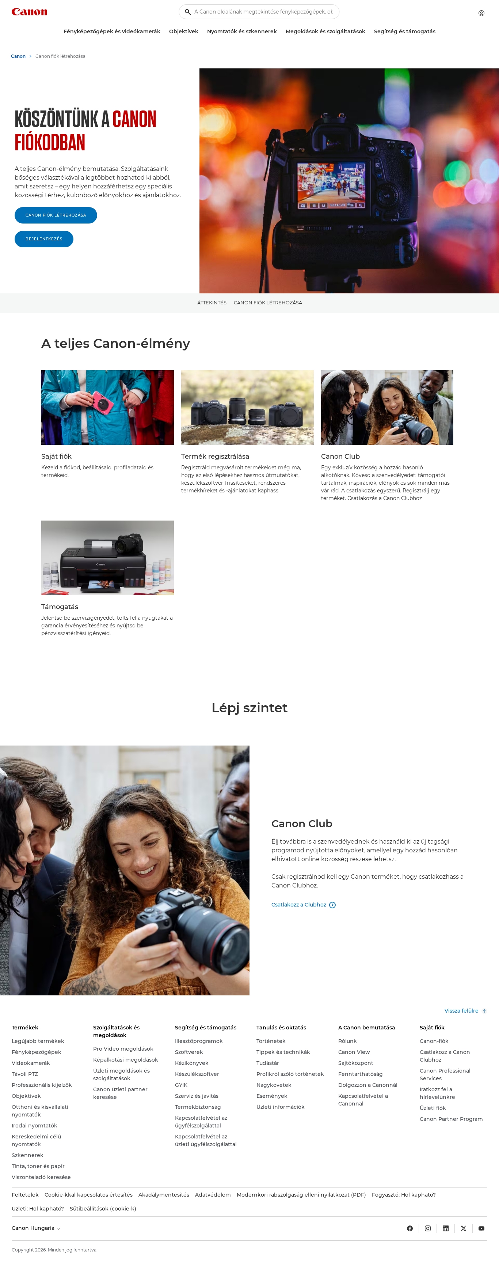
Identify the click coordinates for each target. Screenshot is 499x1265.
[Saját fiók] (481, 13)
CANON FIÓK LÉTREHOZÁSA (56, 215)
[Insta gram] (428, 1228)
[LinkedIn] (446, 1228)
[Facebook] (410, 1228)
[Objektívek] (201, 31)
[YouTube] (481, 1228)
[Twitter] (463, 1228)
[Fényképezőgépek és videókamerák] (163, 31)
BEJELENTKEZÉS (44, 239)
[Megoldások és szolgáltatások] (368, 31)
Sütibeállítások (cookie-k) (103, 1208)
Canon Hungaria (34, 1228)
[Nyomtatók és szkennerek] (280, 31)
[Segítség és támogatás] (438, 31)
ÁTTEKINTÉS (211, 302)
